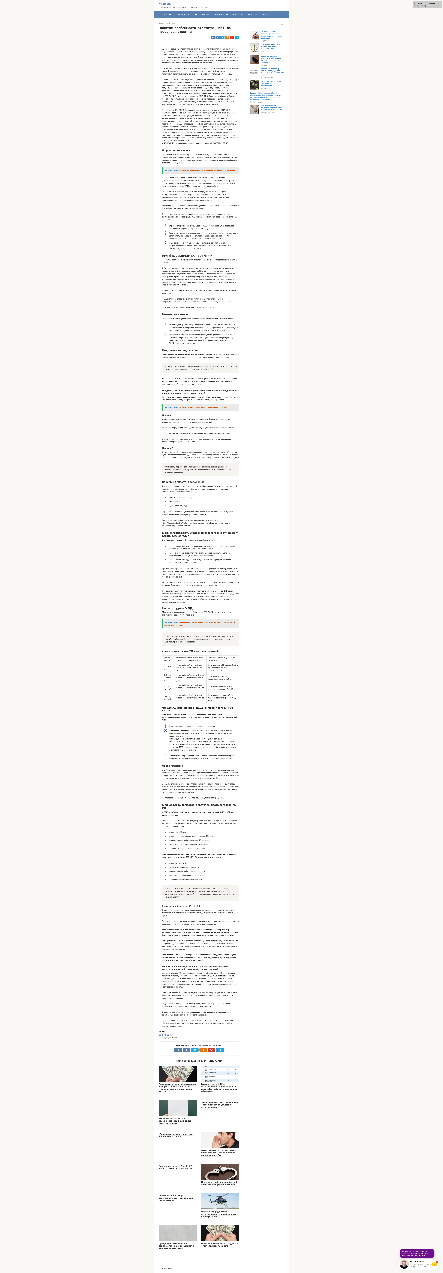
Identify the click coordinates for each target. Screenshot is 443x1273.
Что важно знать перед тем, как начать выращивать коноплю (271, 83)
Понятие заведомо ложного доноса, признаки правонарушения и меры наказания (272, 35)
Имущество (237, 14)
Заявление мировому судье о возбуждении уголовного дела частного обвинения (272, 72)
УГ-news (165, 4)
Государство (166, 14)
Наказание (252, 14)
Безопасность (183, 14)
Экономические (221, 14)
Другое (264, 14)
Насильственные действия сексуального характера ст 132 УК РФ (271, 108)
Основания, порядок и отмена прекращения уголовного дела (270, 46)
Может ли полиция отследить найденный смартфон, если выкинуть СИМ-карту (272, 59)
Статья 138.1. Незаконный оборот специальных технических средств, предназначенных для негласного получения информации (265, 96)
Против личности (201, 14)
